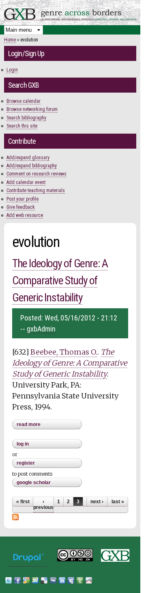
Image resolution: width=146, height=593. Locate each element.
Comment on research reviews (36, 174)
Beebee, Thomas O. (63, 352)
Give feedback (20, 207)
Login (12, 70)
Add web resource (24, 215)
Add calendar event (25, 182)
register (26, 463)
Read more (49, 425)
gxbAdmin (41, 329)
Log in (23, 444)
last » (118, 501)
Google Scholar (34, 482)
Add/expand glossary (27, 157)
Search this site (21, 126)
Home (10, 40)
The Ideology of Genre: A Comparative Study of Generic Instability (59, 280)
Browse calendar (23, 101)
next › (96, 501)
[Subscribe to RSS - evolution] (15, 516)
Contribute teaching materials (35, 190)
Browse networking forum (32, 109)
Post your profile (22, 199)
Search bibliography (26, 118)
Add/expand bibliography (31, 166)
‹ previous (43, 504)
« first (23, 501)
